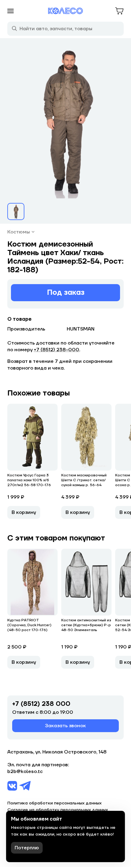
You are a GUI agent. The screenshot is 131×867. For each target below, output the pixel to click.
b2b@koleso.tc (25, 771)
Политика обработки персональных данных (54, 803)
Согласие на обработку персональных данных (57, 810)
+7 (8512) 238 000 (41, 704)
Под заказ (65, 292)
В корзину (24, 512)
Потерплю (27, 848)
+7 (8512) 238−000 (56, 350)
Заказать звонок (65, 726)
